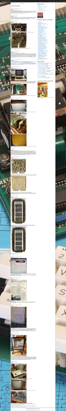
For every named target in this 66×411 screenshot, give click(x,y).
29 (21, 406)
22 (14, 406)
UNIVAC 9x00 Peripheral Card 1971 (15, 156)
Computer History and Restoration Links (16, 59)
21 (13, 406)
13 (30, 405)
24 (16, 406)
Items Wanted (13, 148)
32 (24, 406)
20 (12, 406)
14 (31, 405)
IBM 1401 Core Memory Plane (15, 333)
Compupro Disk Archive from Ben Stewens (15, 17)
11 (28, 405)
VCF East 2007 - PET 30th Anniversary (42, 68)
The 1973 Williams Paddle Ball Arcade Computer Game (44, 67)
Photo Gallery (39, 9)
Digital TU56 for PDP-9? (14, 20)
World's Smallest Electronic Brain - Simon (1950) (43, 74)
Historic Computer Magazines (41, 73)
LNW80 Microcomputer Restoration (15, 66)
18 (35, 405)
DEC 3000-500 (23, 274)
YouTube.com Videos (40, 8)
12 (29, 405)
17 (34, 405)
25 (17, 406)
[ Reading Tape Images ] (15, 10)
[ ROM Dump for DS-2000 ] (16, 363)
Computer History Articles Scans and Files (42, 7)
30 (22, 406)
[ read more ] (21, 13)
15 (32, 405)
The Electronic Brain (40, 69)
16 (33, 405)
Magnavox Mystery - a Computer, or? (42, 66)
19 (11, 406)
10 (27, 405)
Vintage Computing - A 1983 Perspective (42, 71)
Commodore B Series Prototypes (41, 64)
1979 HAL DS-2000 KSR (14, 361)
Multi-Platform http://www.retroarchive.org (18, 62)
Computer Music (40, 76)
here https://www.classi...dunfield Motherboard (21, 63)
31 (23, 406)
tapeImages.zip (28, 11)
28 (20, 406)
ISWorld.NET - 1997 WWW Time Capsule (16, 256)
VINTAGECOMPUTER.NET (6, 1)
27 (19, 406)
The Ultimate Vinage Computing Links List (42, 10)
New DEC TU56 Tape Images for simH (16, 8)
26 (18, 406)
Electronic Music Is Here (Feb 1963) (15, 277)
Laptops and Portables (40, 72)
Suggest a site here (21, 61)
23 (15, 406)
